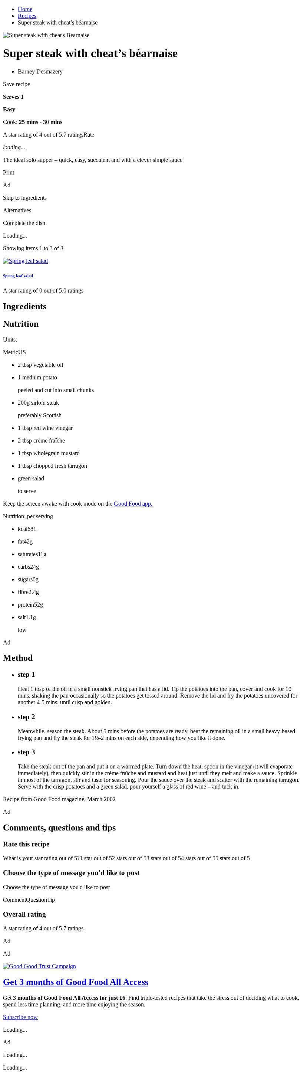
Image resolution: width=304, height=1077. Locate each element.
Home (25, 9)
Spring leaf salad (18, 276)
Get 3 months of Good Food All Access (75, 982)
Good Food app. (133, 503)
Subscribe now (20, 1017)
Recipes (27, 16)
